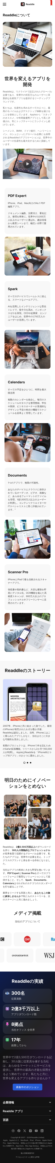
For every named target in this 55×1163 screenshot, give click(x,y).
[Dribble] (13, 1130)
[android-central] (30, 956)
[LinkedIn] (42, 1130)
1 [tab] (24, 762)
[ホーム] (50, 3)
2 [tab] (27, 762)
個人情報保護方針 (27, 1153)
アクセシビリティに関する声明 (27, 1157)
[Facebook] (19, 1130)
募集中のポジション (27, 1087)
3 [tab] (30, 762)
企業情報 (8, 1102)
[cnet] (15, 939)
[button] (4, 4)
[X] (24, 1130)
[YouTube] (36, 1130)
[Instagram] (30, 1130)
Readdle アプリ (13, 1111)
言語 (5, 1120)
